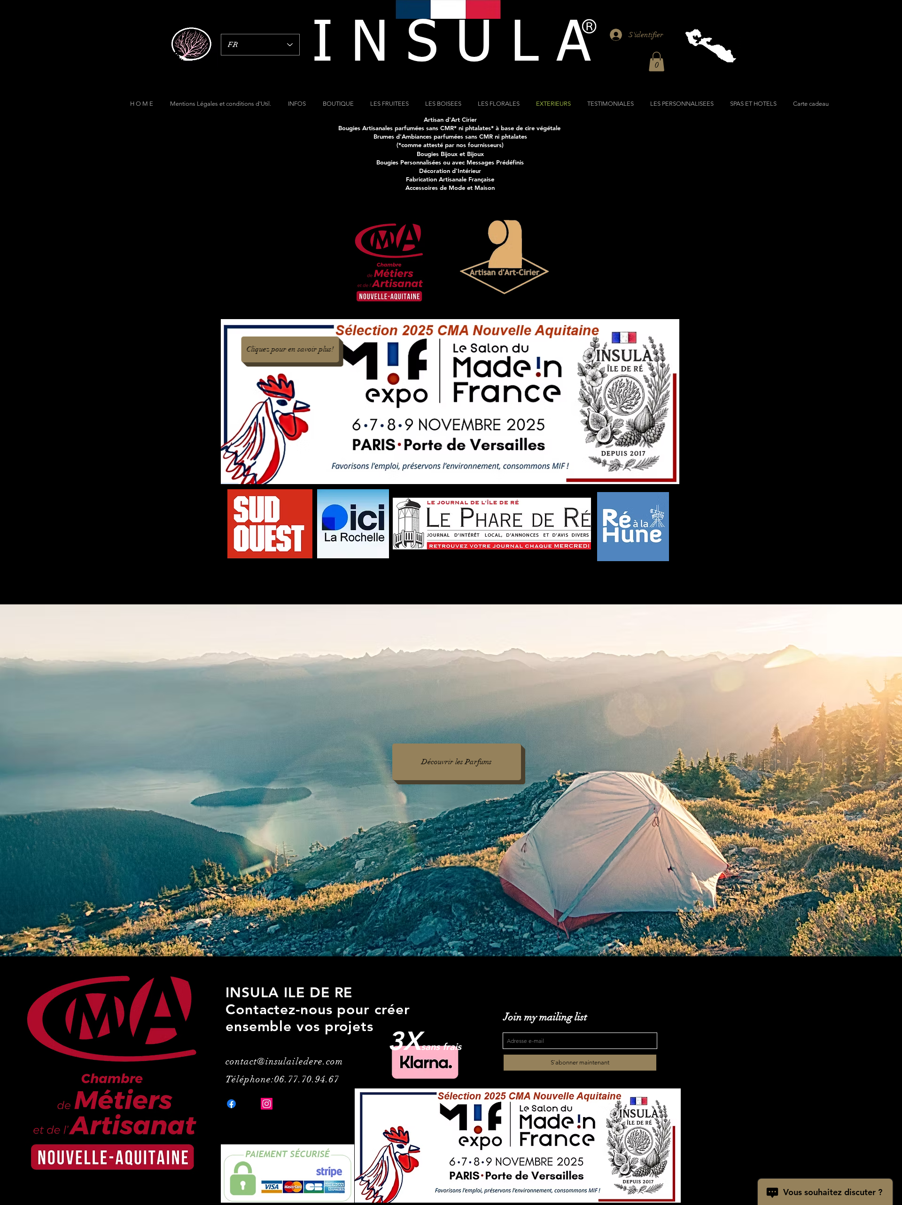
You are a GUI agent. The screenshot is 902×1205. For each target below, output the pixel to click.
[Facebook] (231, 1104)
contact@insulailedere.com (284, 1061)
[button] (656, 61)
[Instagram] (266, 1104)
